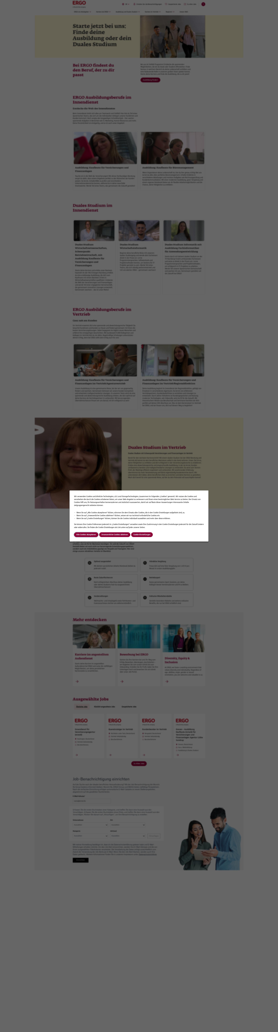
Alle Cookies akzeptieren (86, 535)
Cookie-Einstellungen (142, 535)
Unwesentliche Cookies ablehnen (114, 535)
